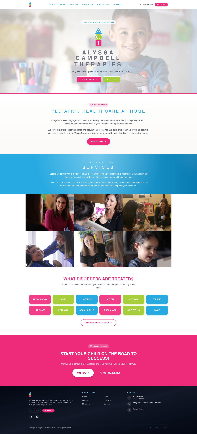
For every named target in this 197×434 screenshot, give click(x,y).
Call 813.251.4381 (111, 372)
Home (52, 5)
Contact (117, 5)
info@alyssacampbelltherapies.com (147, 403)
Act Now (161, 5)
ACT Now (81, 372)
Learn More (88, 79)
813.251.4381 (148, 4)
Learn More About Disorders (97, 322)
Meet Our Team (97, 141)
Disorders (87, 5)
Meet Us (111, 79)
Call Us (35, 411)
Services (74, 5)
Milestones (103, 5)
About (62, 5)
